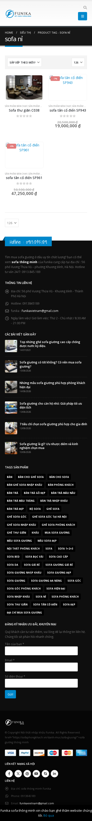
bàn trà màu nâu (63, 493)
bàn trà (12, 493)
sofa (48, 548)
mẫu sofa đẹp (47, 540)
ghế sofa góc (16, 516)
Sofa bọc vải (34, 556)
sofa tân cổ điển (45, 604)
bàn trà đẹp (15, 509)
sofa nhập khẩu (18, 596)
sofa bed (13, 556)
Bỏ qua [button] (48, 815)
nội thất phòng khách (23, 548)
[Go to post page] (11, 345)
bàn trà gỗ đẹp (34, 493)
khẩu (35, 532)
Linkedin (54, 773)
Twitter (18, 773)
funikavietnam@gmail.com (37, 803)
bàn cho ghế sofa (31, 477)
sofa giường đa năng (46, 580)
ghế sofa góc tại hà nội (49, 516)
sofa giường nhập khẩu (24, 572)
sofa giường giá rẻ (59, 564)
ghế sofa (52, 509)
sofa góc (74, 580)
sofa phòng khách (65, 596)
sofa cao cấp (58, 556)
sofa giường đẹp (59, 572)
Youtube (36, 773)
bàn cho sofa (59, 477)
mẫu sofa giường (19, 540)
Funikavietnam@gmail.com (40, 311)
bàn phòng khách (61, 485)
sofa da (12, 564)
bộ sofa (35, 509)
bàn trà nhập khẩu (54, 500)
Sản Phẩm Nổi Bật (38, 106)
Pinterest (27, 773)
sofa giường (16, 580)
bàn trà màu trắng (21, 500)
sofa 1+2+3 (65, 548)
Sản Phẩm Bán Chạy (16, 106)
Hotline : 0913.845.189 (28, 242)
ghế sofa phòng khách (58, 524)
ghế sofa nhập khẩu (21, 524)
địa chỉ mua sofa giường (24, 612)
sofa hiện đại (55, 588)
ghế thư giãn (16, 532)
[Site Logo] (18, 14)
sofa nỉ (41, 596)
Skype (45, 773)
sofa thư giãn (17, 604)
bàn (9, 477)
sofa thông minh (24, 262)
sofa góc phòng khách (24, 588)
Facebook (9, 773)
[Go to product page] (24, 87)
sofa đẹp (69, 604)
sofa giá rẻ (32, 564)
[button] (85, 7)
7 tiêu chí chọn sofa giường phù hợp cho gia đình (53, 424)
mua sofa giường (57, 532)
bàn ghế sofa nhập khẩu (24, 485)
